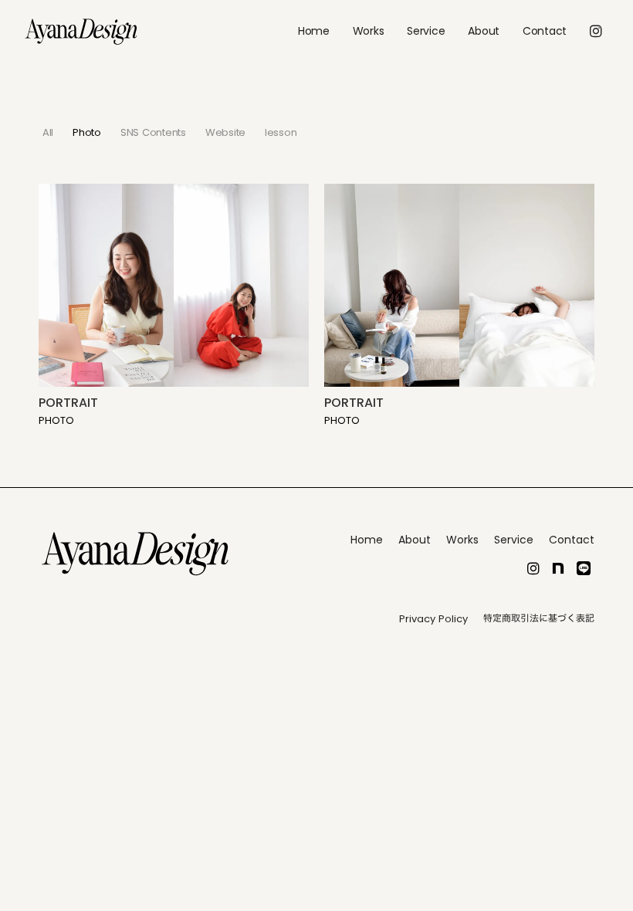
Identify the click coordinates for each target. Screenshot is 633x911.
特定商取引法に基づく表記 (538, 618)
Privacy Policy (433, 619)
